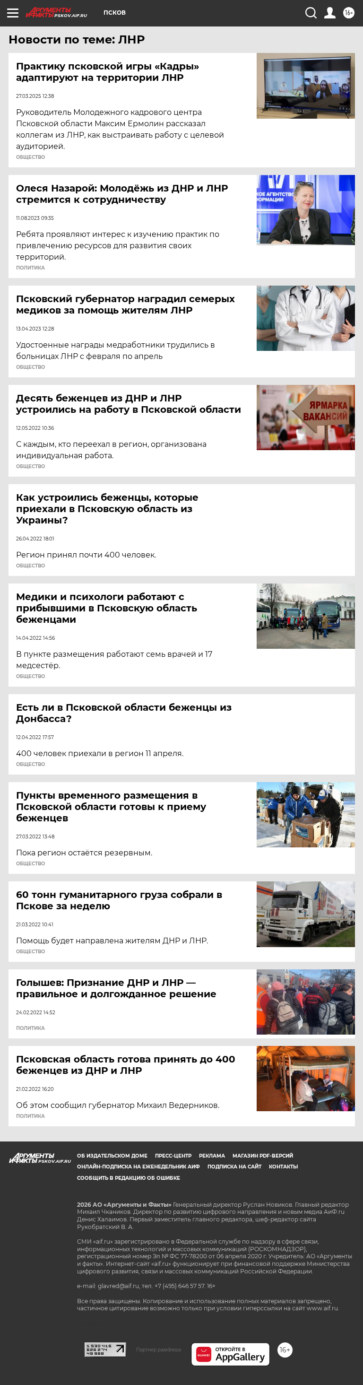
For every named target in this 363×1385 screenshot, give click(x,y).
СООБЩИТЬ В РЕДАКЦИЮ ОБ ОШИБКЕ (128, 1178)
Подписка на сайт (234, 1167)
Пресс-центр (173, 1156)
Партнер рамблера (158, 1349)
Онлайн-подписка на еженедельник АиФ (138, 1167)
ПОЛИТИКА (30, 268)
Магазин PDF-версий (263, 1156)
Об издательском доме (112, 1156)
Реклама (212, 1156)
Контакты (283, 1167)
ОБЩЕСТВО (30, 157)
